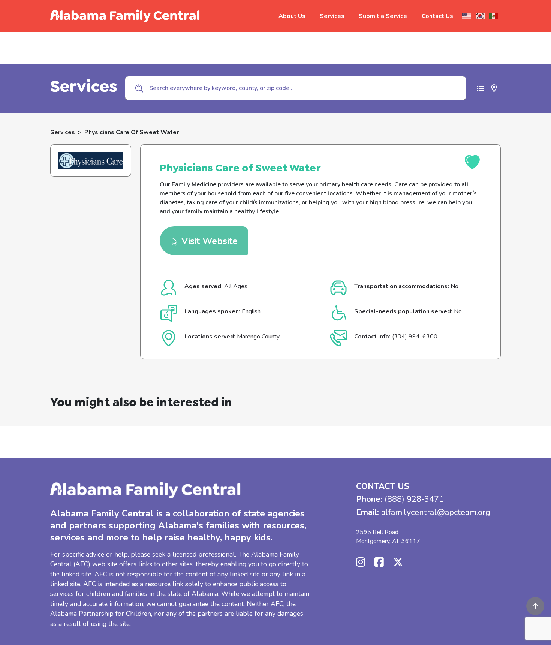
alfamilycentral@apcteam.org (435, 512)
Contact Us (437, 16)
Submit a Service (383, 16)
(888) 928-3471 (414, 499)
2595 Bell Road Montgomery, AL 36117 (388, 536)
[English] (467, 16)
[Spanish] (494, 16)
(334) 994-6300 (414, 336)
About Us (291, 16)
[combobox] (295, 88)
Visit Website (208, 241)
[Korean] (480, 16)
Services (332, 16)
